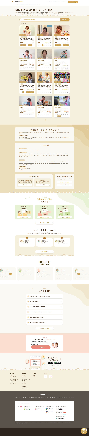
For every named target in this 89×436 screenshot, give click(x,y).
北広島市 (20, 156)
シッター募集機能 (50, 233)
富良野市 (57, 155)
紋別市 (26, 155)
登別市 (61, 155)
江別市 (20, 155)
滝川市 (44, 155)
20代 (61, 163)
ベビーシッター (37, 12)
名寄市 (32, 155)
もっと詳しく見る (44, 328)
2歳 (39, 163)
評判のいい (25, 164)
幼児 (59, 163)
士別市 (29, 155)
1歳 (37, 163)
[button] (17, 242)
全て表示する (21, 169)
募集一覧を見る (44, 251)
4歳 (43, 163)
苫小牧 (22, 168)
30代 (64, 163)
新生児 (53, 163)
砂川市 (47, 155)
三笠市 (35, 155)
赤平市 (23, 155)
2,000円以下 (26, 163)
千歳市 (41, 155)
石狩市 (24, 156)
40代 (67, 163)
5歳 (45, 163)
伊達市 (67, 155)
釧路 (19, 168)
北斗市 (27, 156)
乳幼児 (56, 163)
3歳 (41, 163)
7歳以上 (50, 163)
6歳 (47, 163)
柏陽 (25, 168)
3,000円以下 (31, 163)
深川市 (54, 155)
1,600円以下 (21, 163)
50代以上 (20, 164)
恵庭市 (64, 155)
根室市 (38, 155)
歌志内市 (50, 155)
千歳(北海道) (29, 168)
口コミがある (29, 164)
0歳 (35, 163)
